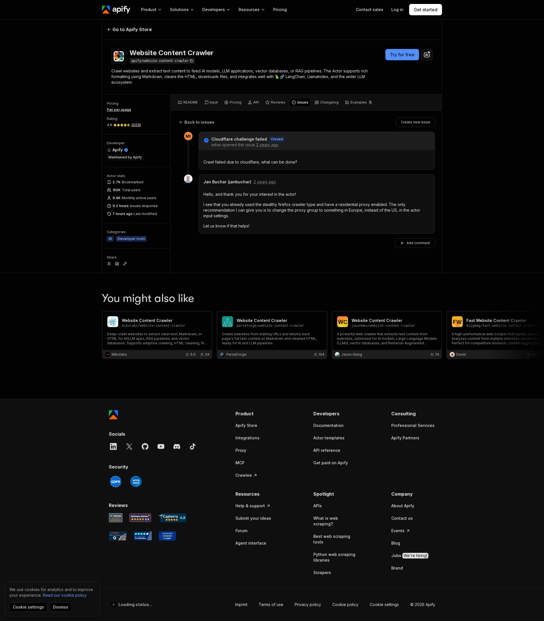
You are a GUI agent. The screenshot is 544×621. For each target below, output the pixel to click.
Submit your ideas (253, 518)
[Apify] (116, 10)
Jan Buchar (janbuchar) (227, 181)
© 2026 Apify (422, 604)
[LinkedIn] (113, 446)
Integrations (247, 437)
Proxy (240, 450)
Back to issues (199, 122)
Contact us (402, 518)
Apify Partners (405, 437)
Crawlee (243, 475)
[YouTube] (160, 446)
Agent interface (250, 543)
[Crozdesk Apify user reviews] (167, 535)
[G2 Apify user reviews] (118, 535)
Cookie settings (384, 604)
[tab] (187, 102)
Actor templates (329, 437)
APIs (317, 505)
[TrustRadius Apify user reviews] (143, 535)
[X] (129, 446)
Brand (397, 568)
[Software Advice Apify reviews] (140, 517)
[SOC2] (136, 481)
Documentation (328, 425)
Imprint (241, 604)
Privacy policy (308, 604)
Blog (395, 543)
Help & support (250, 505)
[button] (257, 413)
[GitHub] (145, 446)
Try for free (402, 54)
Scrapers (322, 572)
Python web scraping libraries (334, 557)
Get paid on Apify (330, 462)
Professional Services (413, 425)
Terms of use (271, 604)
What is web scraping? (325, 521)
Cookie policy (345, 604)
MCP (240, 462)
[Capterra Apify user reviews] (172, 517)
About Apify (402, 505)
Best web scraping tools (331, 539)
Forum (241, 530)
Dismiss (60, 607)
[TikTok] (192, 446)
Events (398, 530)
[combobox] (427, 54)
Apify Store (246, 425)
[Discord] (176, 446)
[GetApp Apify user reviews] (115, 517)
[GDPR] (115, 481)
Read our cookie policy (65, 595)
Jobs (409, 555)
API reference (326, 450)
